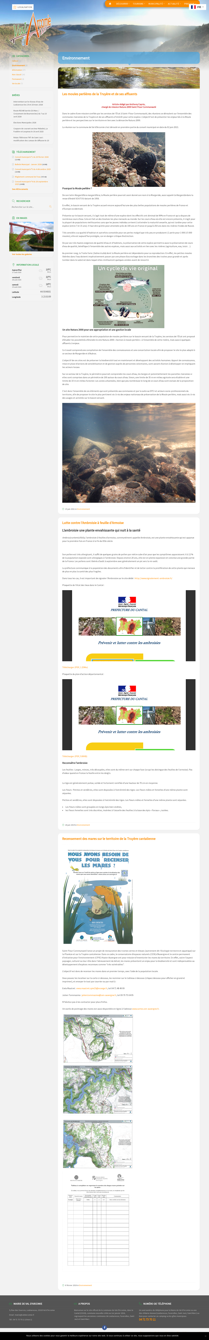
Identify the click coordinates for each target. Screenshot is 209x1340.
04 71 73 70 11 (147, 1319)
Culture (15, 61)
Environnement (83, 509)
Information (17, 70)
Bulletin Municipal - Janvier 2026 (28, 164)
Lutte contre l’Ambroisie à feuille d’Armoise (93, 523)
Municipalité (155, 3)
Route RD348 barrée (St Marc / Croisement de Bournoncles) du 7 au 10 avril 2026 (30, 104)
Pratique (189, 3)
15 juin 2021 (70, 509)
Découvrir (122, 3)
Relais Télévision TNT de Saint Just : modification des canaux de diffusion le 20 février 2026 (31, 131)
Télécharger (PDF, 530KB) (74, 756)
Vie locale (16, 83)
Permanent (16, 79)
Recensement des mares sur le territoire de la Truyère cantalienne (109, 838)
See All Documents (20, 189)
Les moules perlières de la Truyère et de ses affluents (99, 94)
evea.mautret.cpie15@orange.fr (91, 988)
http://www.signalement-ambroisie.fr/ (153, 578)
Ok (181, 1335)
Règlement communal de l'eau (28, 176)
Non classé (16, 74)
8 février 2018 (71, 1285)
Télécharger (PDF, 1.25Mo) (75, 667)
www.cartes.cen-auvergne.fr (145, 1008)
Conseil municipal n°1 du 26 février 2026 (31, 157)
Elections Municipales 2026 (25, 113)
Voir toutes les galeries (22, 254)
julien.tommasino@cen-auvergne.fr (99, 995)
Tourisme (138, 3)
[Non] (205, 1336)
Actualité (173, 3)
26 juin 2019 (70, 825)
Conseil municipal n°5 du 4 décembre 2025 (33, 169)
